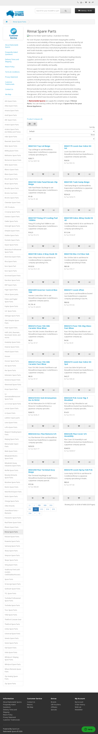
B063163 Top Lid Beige (39, 146)
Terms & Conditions (12, 72)
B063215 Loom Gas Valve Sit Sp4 (77, 363)
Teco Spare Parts (11, 610)
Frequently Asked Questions (11, 53)
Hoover (7, 356)
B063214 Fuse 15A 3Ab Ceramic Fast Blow (39, 363)
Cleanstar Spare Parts (12, 202)
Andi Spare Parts (11, 115)
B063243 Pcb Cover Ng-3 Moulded (76, 399)
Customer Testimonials (9, 83)
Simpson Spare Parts (12, 555)
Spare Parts (9, 579)
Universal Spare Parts (12, 634)
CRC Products (10, 207)
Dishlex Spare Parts (12, 235)
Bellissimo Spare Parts (13, 155)
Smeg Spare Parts (11, 565)
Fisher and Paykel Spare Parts (11, 300)
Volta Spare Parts (11, 652)
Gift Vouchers (56, 704)
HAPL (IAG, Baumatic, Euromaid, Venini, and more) (12, 335)
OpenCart (15, 729)
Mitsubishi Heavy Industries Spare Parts (13, 464)
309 (45, 505)
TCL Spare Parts (10, 593)
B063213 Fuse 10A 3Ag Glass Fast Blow (77, 327)
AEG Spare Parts (10, 101)
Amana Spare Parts (12, 110)
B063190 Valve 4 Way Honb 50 (42, 254)
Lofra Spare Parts (11, 427)
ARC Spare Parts (10, 120)
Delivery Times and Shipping (12, 60)
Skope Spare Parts (11, 560)
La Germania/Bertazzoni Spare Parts (12, 396)
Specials (54, 710)
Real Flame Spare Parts (13, 522)
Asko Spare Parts (11, 137)
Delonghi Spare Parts (12, 226)
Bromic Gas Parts (11, 193)
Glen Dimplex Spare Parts (12, 321)
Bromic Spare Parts (12, 198)
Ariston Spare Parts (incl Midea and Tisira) (12, 130)
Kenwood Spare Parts (12, 380)
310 (51, 505)
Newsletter (79, 710)
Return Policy (9, 67)
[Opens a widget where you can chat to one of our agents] (88, 729)
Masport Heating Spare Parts (13, 433)
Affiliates (54, 707)
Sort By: (92, 127)
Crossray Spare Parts (12, 212)
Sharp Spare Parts (11, 551)
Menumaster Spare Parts (11, 445)
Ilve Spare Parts (10, 370)
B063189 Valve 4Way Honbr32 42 (78, 219)
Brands (53, 702)
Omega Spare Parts (12, 501)
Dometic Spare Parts (12, 240)
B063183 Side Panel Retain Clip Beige (43, 183)
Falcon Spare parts (11, 294)
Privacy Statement (11, 77)
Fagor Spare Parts (11, 290)
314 (47, 509)
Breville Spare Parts (12, 188)
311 (30, 509)
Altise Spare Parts (11, 106)
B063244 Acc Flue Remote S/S (42, 434)
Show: (93, 135)
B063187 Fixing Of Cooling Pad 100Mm (43, 219)
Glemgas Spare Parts (12, 316)
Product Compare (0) (34, 119)
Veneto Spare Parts (12, 638)
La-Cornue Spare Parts (13, 404)
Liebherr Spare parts (12, 418)
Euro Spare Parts (11, 271)
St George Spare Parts (13, 584)
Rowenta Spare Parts (12, 541)
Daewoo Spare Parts (12, 217)
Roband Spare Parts (12, 537)
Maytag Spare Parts (12, 439)
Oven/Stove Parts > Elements (11, 511)
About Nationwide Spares (11, 46)
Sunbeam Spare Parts (12, 589)
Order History (80, 704)
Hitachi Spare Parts (11, 352)
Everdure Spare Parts (12, 280)
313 (41, 509)
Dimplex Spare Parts (12, 231)
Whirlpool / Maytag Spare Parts (11, 658)
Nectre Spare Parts (11, 487)
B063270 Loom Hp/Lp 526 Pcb (78, 470)
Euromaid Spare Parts (12, 276)
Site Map (8, 94)
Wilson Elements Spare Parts (13, 670)
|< (29, 505)
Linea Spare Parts (11, 422)
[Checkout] (93, 2)
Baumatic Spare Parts (12, 141)
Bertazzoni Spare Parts (13, 160)
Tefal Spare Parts (11, 615)
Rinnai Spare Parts (19, 22)
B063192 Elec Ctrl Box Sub (76, 254)
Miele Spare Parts (11, 451)
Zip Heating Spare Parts (11, 677)
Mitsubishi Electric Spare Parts (11, 457)
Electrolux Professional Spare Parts (13, 250)
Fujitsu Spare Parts (11, 306)
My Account (79, 702)
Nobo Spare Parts (11, 496)
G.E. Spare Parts (10, 311)
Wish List (78, 707)
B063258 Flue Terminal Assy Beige (41, 471)
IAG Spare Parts (10, 366)
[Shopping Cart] (89, 2)
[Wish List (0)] (86, 2)
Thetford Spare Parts (12, 624)
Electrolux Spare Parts (12, 257)
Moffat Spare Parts (11, 470)
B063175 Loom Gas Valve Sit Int (77, 147)
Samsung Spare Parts (12, 546)
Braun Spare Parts (11, 184)
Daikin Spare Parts (11, 221)
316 (30, 513)
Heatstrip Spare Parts (12, 342)
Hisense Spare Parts (12, 347)
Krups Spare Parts (11, 389)
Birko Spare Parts (11, 165)
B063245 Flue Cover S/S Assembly (75, 435)
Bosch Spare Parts (11, 179)
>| (39, 513)
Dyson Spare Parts (11, 245)
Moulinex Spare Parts (12, 482)
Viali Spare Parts (10, 648)
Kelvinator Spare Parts (13, 375)
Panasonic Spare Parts (13, 518)
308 (39, 505)
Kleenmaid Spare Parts (13, 384)
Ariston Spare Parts (12, 125)
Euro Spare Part (10, 266)
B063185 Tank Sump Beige (76, 182)
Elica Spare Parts (11, 261)
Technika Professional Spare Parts (13, 599)
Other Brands (10, 506)
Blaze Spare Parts (11, 174)
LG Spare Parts (10, 413)
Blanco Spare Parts (11, 169)
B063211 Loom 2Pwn (74, 290)
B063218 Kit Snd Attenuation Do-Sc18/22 (42, 399)
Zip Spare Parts (10, 684)
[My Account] (81, 2)
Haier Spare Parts (11, 328)
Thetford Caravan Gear (13, 619)
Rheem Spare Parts (11, 527)
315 (53, 509)
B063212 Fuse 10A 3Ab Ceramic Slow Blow (39, 327)
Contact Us (9, 89)
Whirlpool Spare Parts (13, 664)
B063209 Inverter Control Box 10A (42, 291)
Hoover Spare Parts (12, 361)
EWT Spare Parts (10, 285)
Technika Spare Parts (12, 605)
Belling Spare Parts (11, 151)
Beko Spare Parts (11, 146)
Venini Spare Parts (11, 643)
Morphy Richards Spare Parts (11, 476)
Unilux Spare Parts (11, 629)
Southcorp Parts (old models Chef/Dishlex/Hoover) (12, 572)
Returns (30, 704)
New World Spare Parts (13, 492)
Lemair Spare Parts (11, 408)
